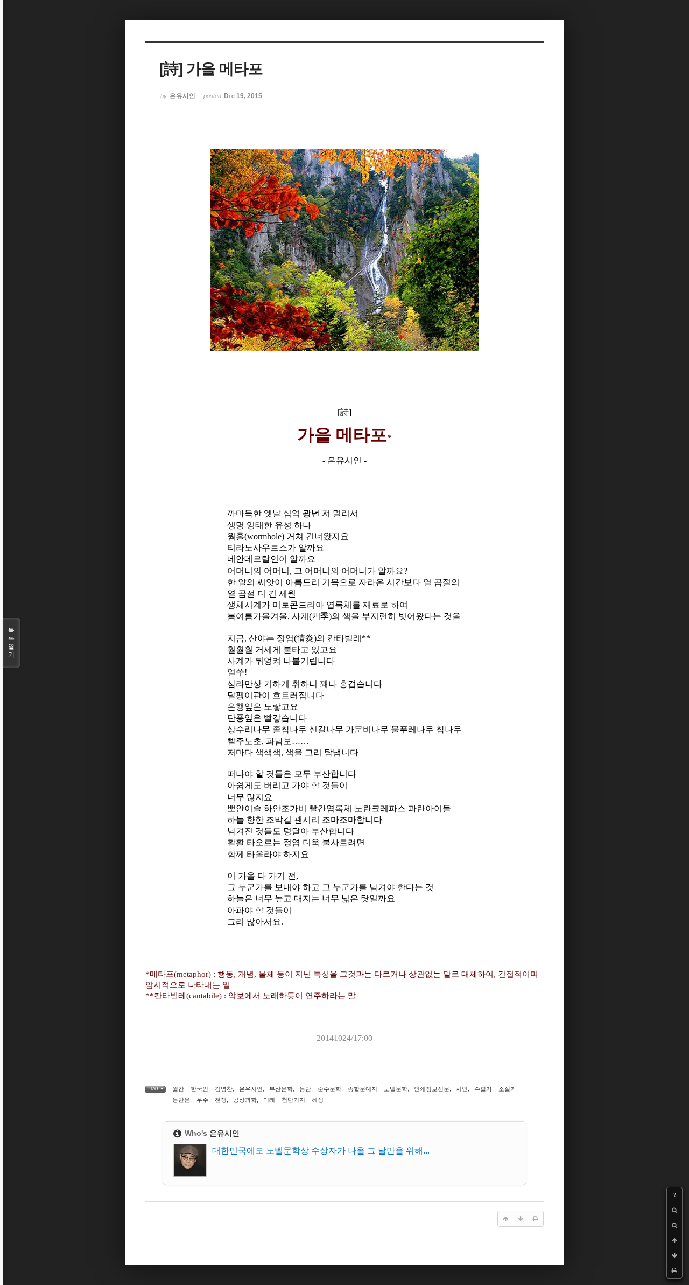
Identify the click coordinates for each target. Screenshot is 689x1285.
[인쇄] (674, 1270)
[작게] (674, 1225)
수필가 (483, 1089)
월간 (178, 1089)
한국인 (199, 1089)
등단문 (181, 1099)
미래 (269, 1099)
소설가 (507, 1089)
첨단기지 (293, 1099)
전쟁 (221, 1099)
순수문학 (329, 1089)
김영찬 (224, 1089)
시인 (462, 1089)
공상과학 (245, 1099)
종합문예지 (362, 1089)
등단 (305, 1089)
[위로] (674, 1240)
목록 (11, 642)
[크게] (674, 1210)
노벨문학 (395, 1089)
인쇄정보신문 (431, 1089)
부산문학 (281, 1089)
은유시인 (251, 1089)
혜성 (318, 1099)
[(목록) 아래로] (674, 1255)
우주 (202, 1099)
